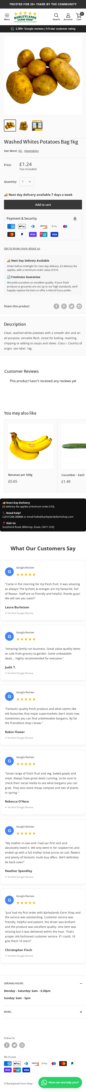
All (20, 151)
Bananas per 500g (20, 475)
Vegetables (31, 151)
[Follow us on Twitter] (14, 1045)
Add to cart (43, 205)
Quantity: (10, 182)
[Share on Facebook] (56, 306)
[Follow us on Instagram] (22, 1045)
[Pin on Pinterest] (64, 306)
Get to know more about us (22, 248)
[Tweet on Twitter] (71, 306)
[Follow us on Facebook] (7, 1045)
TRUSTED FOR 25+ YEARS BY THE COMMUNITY (43, 4)
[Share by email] (79, 306)
